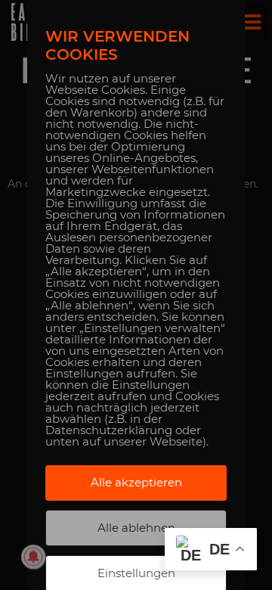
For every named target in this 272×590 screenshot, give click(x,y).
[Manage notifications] (33, 557)
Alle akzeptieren (136, 482)
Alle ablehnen (136, 527)
